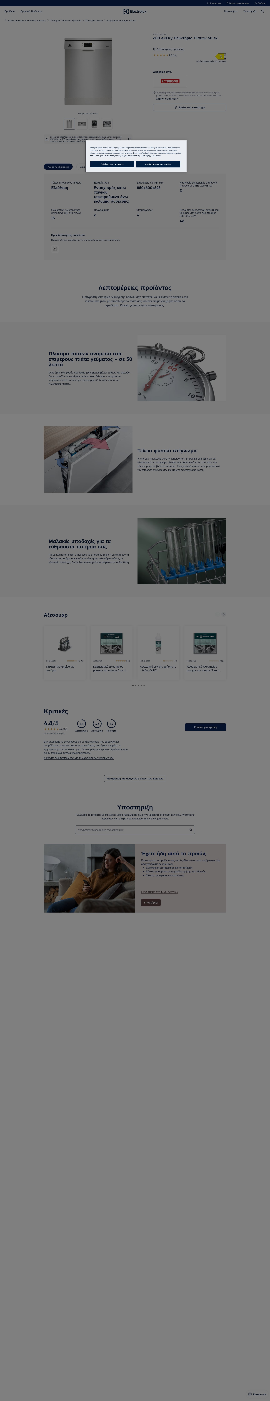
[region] (136, 156)
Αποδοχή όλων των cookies (158, 164)
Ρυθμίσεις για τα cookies (112, 164)
